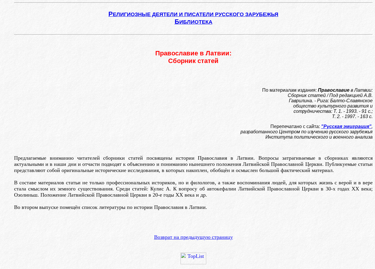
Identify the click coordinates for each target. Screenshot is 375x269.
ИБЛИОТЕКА (193, 22)
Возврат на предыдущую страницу (193, 237)
